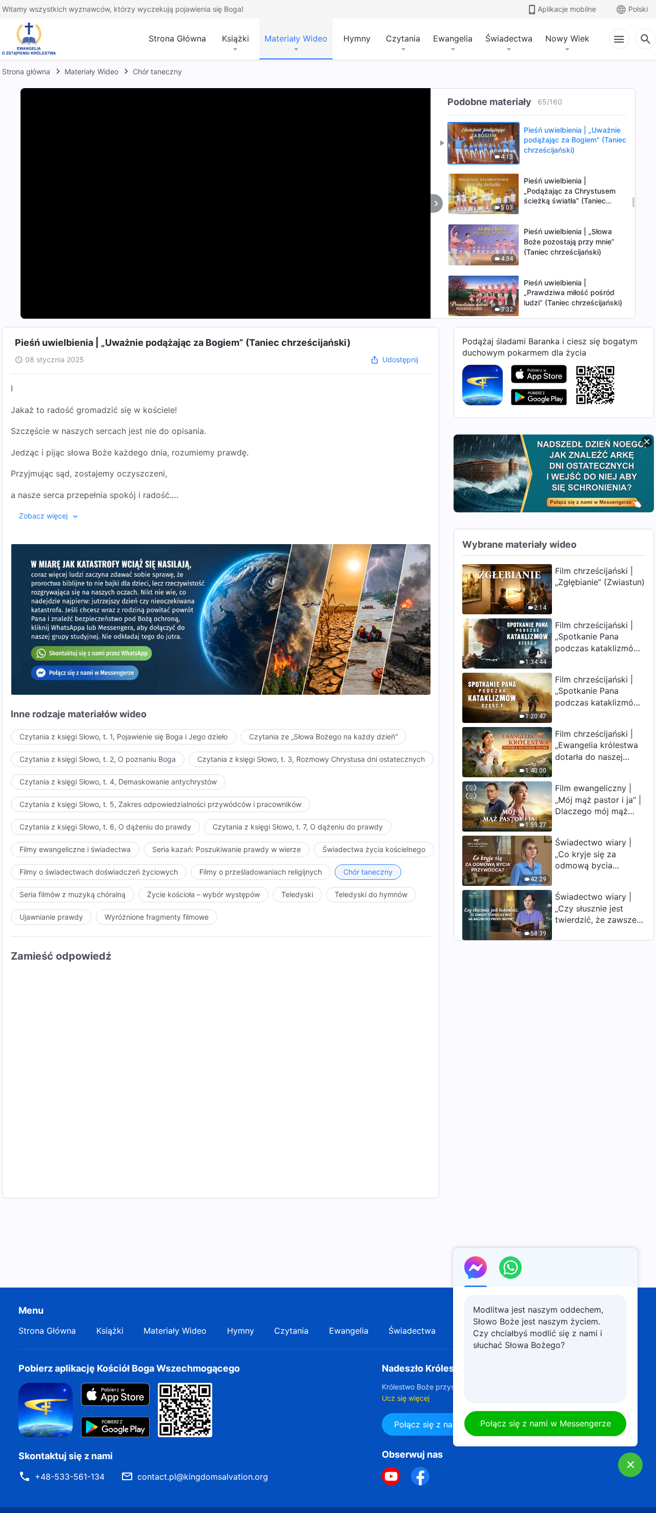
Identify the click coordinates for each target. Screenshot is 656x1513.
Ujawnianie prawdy (51, 917)
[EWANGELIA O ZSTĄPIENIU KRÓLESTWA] (31, 38)
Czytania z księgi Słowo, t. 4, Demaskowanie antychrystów (118, 781)
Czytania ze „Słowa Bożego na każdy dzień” (323, 736)
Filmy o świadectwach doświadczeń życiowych (98, 871)
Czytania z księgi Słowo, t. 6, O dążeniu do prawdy (105, 826)
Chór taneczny (157, 71)
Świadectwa (508, 38)
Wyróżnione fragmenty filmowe (157, 917)
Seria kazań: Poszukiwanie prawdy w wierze (226, 849)
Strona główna (26, 71)
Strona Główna (177, 38)
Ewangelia (453, 38)
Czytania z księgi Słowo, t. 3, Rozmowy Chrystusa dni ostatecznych (311, 759)
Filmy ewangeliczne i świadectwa (75, 849)
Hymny (357, 38)
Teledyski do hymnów (371, 894)
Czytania (403, 38)
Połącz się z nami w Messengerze (545, 1423)
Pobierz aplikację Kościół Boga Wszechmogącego (129, 1368)
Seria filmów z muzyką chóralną (72, 894)
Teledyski (297, 894)
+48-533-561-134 (70, 1476)
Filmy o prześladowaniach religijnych (260, 871)
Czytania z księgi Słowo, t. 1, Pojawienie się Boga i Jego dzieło (123, 736)
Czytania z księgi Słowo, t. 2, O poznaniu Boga (97, 759)
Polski (638, 9)
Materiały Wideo (295, 38)
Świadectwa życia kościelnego (373, 849)
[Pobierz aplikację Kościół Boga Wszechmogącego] (482, 384)
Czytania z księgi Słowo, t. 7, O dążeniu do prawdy (298, 826)
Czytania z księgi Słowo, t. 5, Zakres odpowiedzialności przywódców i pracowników (160, 804)
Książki (235, 38)
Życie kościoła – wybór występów (203, 894)
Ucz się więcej (405, 1398)
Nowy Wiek (567, 38)
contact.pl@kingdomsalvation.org (202, 1476)
